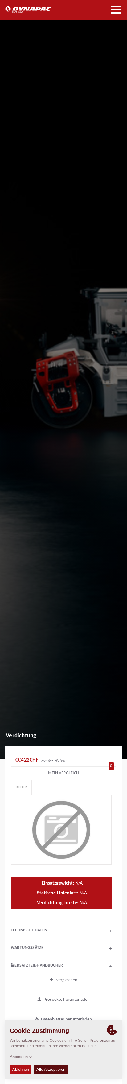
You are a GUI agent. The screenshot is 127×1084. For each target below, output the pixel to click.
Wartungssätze (61, 949)
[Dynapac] (35, 9)
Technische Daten (61, 931)
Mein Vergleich (80, 771)
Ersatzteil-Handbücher (63, 966)
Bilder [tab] (21, 787)
